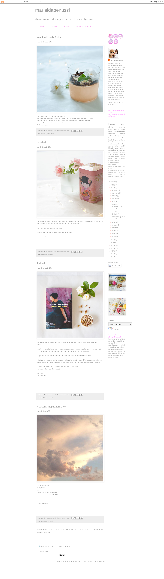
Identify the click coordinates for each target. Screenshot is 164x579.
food (52, 133)
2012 (112, 257)
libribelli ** (42, 263)
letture (45, 398)
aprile (114, 228)
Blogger (103, 561)
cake (44, 133)
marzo (114, 230)
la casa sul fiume (120, 156)
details (45, 254)
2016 (112, 245)
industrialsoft (112, 164)
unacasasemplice (113, 162)
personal (50, 398)
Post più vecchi (98, 529)
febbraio (115, 233)
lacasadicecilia (112, 172)
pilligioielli (119, 176)
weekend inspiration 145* (51, 406)
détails (110, 174)
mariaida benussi (117, 60)
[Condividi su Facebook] (79, 131)
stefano (53, 26)
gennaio (115, 236)
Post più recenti (42, 529)
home (41, 26)
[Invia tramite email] (72, 131)
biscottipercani (113, 142)
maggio (115, 225)
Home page (70, 529)
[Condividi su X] (77, 131)
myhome (50, 254)
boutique (115, 154)
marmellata (112, 150)
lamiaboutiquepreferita (114, 166)
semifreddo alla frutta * (50, 37)
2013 (112, 254)
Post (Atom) (47, 533)
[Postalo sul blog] (75, 131)
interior (111, 124)
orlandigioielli (121, 172)
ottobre (114, 196)
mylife (123, 146)
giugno (114, 222)
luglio (114, 204)
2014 (112, 251)
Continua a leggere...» (44, 125)
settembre (115, 199)
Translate (116, 329)
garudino (122, 174)
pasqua (118, 138)
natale (116, 131)
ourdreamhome (120, 148)
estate (49, 133)
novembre (115, 193)
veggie (116, 129)
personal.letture (112, 176)
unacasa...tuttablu (113, 160)
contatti (66, 26)
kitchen (123, 140)
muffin (115, 158)
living (117, 136)
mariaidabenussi (52, 10)
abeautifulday (118, 152)
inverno (122, 136)
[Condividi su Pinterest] (82, 131)
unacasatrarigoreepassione (116, 170)
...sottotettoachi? (113, 144)
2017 (112, 242)
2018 (112, 240)
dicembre (115, 190)
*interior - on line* (84, 26)
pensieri (41, 142)
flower (123, 129)
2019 (112, 188)
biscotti (110, 148)
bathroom (122, 142)
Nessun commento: (63, 130)
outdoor (122, 131)
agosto (114, 201)
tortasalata (122, 158)
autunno (111, 136)
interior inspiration (114, 140)
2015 (112, 248)
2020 (112, 185)
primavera (121, 134)
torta (123, 138)
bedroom (111, 138)
